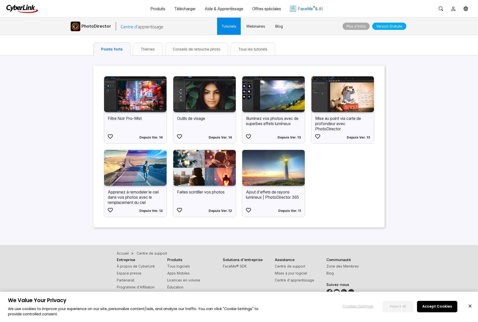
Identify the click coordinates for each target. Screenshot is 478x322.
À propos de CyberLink (136, 266)
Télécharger (185, 8)
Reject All (398, 306)
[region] (239, 307)
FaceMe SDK (235, 266)
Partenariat (125, 280)
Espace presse (129, 273)
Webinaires (255, 26)
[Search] (441, 8)
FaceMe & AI (310, 8)
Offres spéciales (266, 8)
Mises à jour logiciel (291, 273)
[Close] (470, 305)
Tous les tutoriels (252, 49)
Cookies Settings (357, 306)
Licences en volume (183, 280)
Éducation (175, 287)
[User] (453, 8)
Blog (279, 26)
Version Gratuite (389, 26)
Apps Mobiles (178, 273)
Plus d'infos (356, 26)
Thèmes (148, 49)
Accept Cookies (437, 306)
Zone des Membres (342, 266)
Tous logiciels (178, 266)
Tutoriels (229, 26)
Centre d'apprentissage (294, 280)
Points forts (112, 49)
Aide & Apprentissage (224, 8)
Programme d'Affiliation (136, 287)
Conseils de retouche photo (196, 49)
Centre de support (290, 266)
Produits (157, 8)
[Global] (466, 8)
